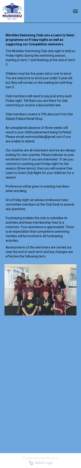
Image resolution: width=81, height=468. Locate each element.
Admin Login (43, 463)
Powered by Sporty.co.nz (40, 458)
